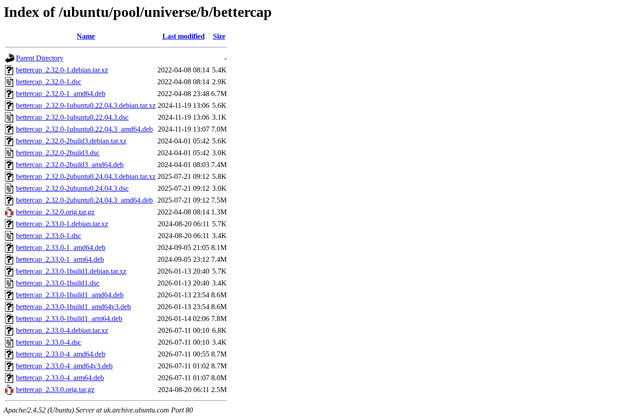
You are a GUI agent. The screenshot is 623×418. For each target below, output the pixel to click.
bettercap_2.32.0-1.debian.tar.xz (62, 70)
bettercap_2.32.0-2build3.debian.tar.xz (71, 141)
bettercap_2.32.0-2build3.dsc (57, 153)
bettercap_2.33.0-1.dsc (48, 236)
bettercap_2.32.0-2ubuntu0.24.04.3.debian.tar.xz (86, 176)
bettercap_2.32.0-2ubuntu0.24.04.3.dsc (72, 188)
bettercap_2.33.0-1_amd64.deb (60, 247)
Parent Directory (39, 58)
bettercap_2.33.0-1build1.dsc (57, 283)
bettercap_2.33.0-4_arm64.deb (60, 378)
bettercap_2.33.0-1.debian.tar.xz (62, 224)
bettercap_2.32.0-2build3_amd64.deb (70, 164)
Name (86, 36)
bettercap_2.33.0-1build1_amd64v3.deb (73, 307)
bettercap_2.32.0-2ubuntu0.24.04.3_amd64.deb (84, 200)
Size (219, 36)
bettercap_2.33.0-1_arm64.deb (60, 259)
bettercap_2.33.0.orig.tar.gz (55, 389)
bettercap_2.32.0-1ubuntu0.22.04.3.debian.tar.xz (86, 105)
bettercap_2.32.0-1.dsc (48, 82)
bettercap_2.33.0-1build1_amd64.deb (70, 295)
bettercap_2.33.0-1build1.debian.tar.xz (71, 271)
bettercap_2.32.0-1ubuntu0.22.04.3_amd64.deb (84, 129)
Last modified (183, 36)
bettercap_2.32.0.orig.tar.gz (55, 212)
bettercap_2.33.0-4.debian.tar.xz (62, 330)
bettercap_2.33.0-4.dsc (48, 342)
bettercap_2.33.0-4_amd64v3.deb (64, 366)
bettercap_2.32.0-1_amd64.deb (60, 93)
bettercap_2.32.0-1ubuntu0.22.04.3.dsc (72, 117)
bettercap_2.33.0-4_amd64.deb (60, 354)
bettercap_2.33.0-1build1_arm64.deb (69, 318)
